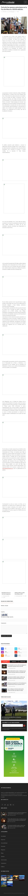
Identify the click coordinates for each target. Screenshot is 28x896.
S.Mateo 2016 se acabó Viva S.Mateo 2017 (20, 593)
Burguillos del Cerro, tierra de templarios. (6, 593)
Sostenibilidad (4, 843)
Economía (3, 846)
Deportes (3, 839)
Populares (5, 661)
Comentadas (22, 661)
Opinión (2, 856)
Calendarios (3, 863)
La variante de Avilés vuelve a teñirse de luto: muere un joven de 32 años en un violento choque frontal (16, 678)
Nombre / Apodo (4, 605)
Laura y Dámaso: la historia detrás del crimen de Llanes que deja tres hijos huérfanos (15, 690)
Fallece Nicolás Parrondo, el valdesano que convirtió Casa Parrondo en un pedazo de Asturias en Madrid (16, 672)
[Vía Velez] (22, 878)
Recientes (14, 661)
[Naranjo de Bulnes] (4, 878)
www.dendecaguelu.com (7, 468)
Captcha (3, 611)
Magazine (3, 849)
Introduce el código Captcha (7, 616)
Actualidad (3, 836)
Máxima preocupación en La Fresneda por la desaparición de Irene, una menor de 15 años (16, 684)
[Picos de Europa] (10, 884)
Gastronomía (4, 859)
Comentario (3, 623)
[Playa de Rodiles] (10, 878)
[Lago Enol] (16, 878)
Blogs (2, 853)
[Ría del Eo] (4, 884)
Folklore (3, 866)
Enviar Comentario (7, 635)
